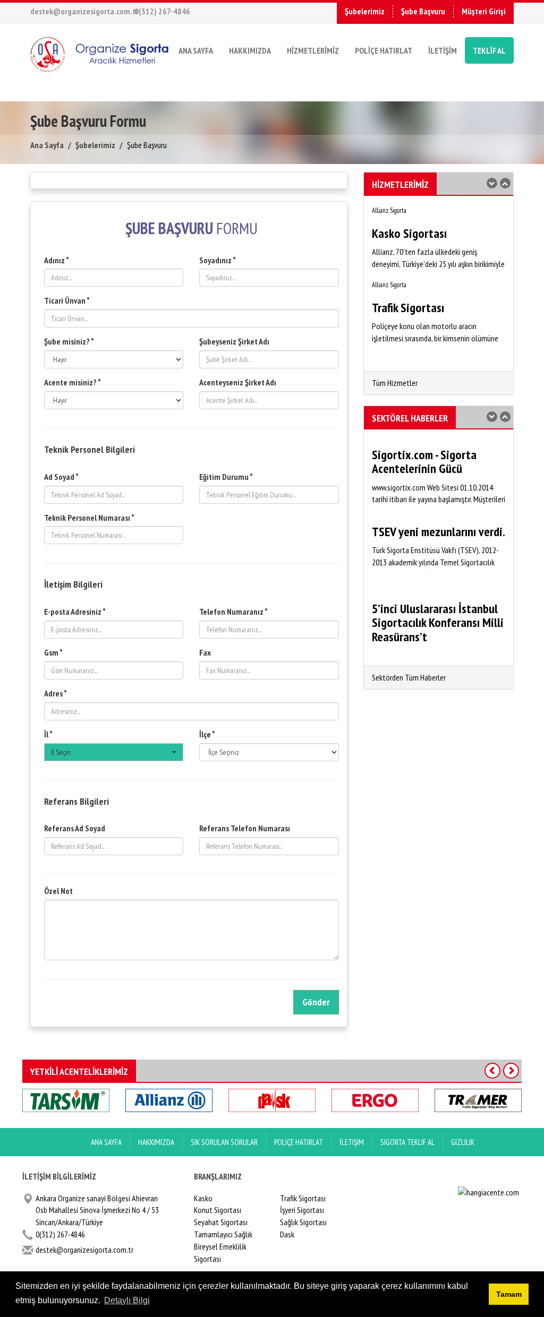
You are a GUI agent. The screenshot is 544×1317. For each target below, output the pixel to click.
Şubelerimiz (365, 11)
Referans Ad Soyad (74, 828)
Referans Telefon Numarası (244, 828)
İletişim (351, 1142)
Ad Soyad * (61, 476)
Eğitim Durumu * (226, 476)
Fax (205, 652)
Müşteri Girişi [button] (484, 11)
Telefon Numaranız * (233, 611)
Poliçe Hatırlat (298, 1142)
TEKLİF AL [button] (489, 50)
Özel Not (58, 890)
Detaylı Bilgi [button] (127, 1300)
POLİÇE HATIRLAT (383, 50)
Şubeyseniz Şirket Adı (234, 341)
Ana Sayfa (47, 145)
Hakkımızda (156, 1142)
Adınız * (56, 260)
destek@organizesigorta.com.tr (84, 11)
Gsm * (53, 652)
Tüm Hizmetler (395, 382)
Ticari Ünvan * (67, 300)
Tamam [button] (509, 1294)
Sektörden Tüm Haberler (409, 677)
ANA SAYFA (195, 50)
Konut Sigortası (217, 1209)
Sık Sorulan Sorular (224, 1142)
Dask (287, 1234)
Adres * (55, 693)
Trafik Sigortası (303, 1198)
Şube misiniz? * (69, 341)
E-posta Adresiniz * (75, 611)
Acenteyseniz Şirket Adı (237, 382)
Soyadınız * (217, 260)
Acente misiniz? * (72, 382)
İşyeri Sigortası (302, 1209)
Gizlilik (462, 1142)
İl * (48, 734)
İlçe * (207, 734)
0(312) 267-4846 (162, 11)
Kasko (203, 1198)
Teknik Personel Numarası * (89, 517)
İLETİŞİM (442, 50)
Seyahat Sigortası (221, 1222)
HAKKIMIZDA (250, 50)
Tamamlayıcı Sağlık (223, 1234)
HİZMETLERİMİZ (313, 50)
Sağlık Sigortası (303, 1222)
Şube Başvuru (423, 11)
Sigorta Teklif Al (407, 1142)
